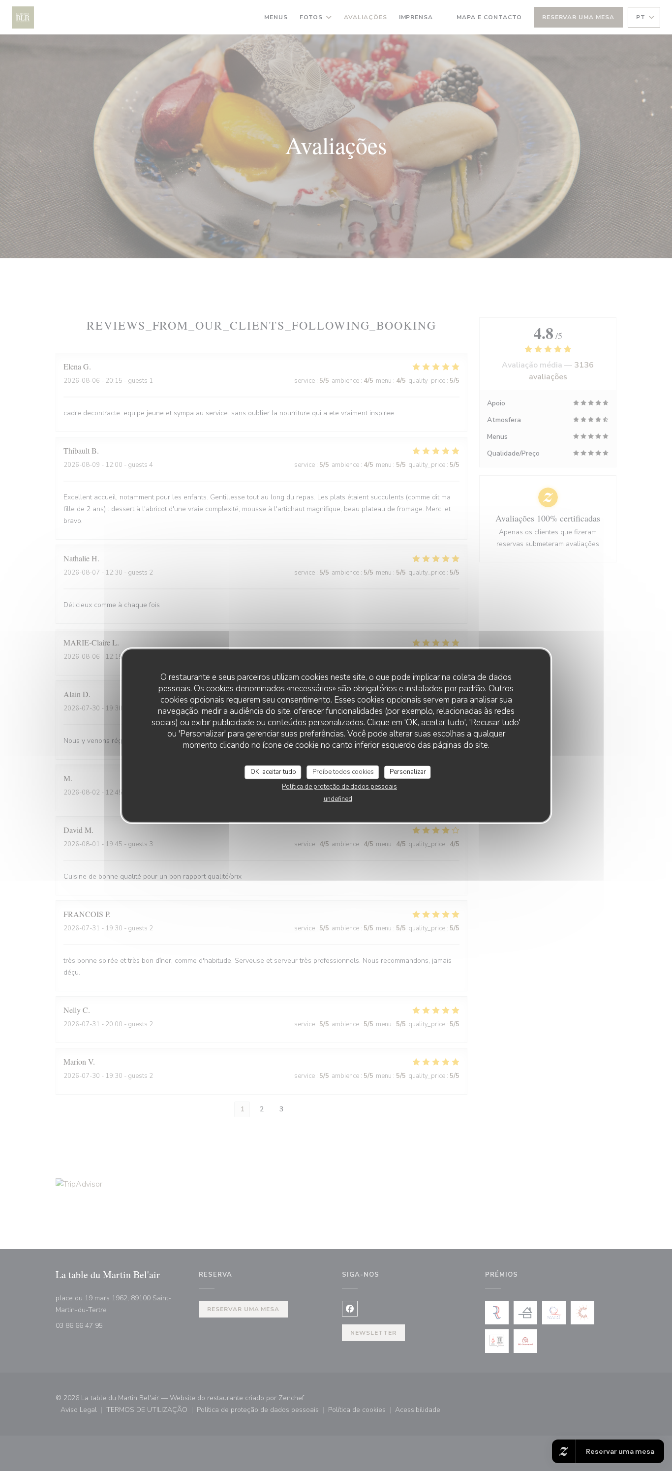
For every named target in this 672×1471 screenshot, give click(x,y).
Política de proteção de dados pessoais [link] (339, 786)
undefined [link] (338, 798)
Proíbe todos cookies (343, 771)
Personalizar (408, 771)
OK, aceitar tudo (273, 771)
